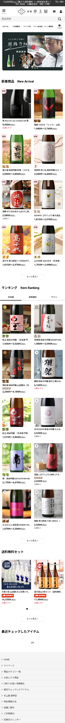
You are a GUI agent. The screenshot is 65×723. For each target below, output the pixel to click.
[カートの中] (54, 11)
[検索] (59, 19)
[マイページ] (60, 11)
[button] (4, 12)
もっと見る (32, 276)
